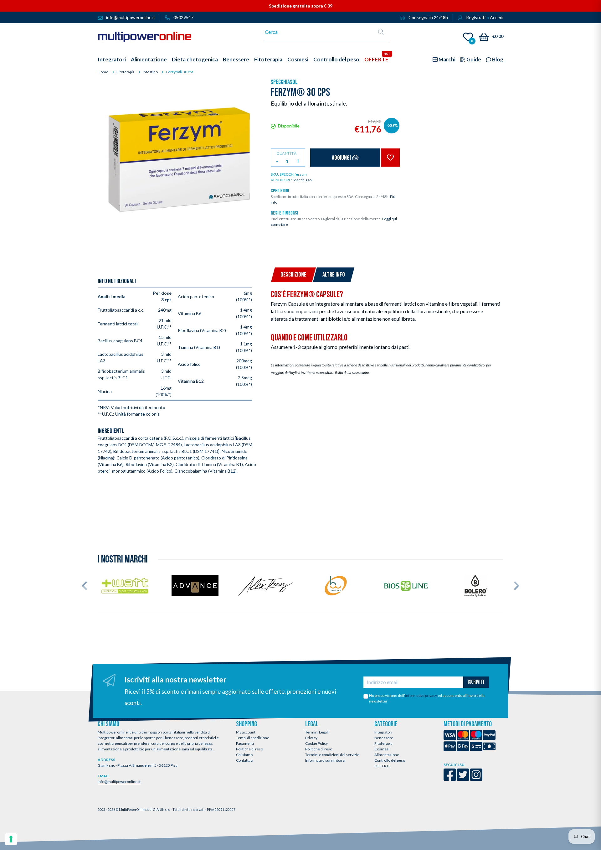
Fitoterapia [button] (268, 59)
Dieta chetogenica (195, 59)
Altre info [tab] (333, 274)
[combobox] (319, 32)
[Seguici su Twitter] (463, 778)
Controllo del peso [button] (336, 59)
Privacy (311, 737)
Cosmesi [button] (297, 59)
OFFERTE (382, 766)
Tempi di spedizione (252, 737)
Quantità (286, 153)
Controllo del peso (389, 760)
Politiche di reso (249, 749)
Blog (497, 59)
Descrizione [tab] (293, 274)
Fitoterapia (383, 743)
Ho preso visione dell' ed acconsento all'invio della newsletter (427, 698)
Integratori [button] (112, 59)
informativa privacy (421, 695)
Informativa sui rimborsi (325, 760)
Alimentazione (386, 754)
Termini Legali (317, 732)
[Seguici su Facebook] (450, 778)
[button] (84, 586)
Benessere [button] (236, 59)
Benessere (383, 737)
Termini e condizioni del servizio (332, 754)
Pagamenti (245, 743)
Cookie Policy (316, 743)
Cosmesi (381, 749)
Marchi (446, 59)
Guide (473, 59)
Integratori (383, 732)
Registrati (475, 17)
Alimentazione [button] (149, 59)
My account (245, 732)
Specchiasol (284, 82)
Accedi (496, 17)
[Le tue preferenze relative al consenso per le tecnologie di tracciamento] (11, 839)
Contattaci (244, 760)
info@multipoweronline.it (119, 781)
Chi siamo (244, 754)
